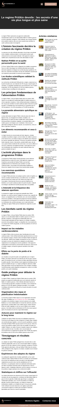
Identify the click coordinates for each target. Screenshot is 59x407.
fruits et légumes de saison (21, 299)
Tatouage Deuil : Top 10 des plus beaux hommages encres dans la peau (51, 133)
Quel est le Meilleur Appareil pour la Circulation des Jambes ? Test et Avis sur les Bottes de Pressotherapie (51, 168)
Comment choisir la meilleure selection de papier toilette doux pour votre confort (51, 48)
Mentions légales (32, 401)
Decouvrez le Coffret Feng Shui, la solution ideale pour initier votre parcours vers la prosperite (50, 66)
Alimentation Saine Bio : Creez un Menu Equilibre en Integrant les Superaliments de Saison (51, 125)
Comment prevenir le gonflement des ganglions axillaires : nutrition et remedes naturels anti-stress (50, 178)
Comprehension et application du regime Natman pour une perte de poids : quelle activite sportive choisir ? (51, 57)
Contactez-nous (49, 401)
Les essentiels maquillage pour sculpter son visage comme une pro (51, 99)
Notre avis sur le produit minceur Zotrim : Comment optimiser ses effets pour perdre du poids (51, 90)
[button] (42, 4)
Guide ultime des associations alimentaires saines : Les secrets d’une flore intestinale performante (51, 204)
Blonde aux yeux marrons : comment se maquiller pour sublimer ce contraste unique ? (51, 187)
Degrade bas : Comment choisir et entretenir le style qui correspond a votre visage (51, 107)
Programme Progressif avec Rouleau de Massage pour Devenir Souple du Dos (50, 159)
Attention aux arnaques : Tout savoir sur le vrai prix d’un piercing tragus (51, 82)
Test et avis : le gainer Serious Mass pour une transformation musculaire (51, 150)
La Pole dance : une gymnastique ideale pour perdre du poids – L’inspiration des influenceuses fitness (51, 116)
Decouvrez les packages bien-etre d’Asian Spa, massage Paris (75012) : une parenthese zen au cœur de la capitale (51, 141)
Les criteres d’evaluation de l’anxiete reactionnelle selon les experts (51, 75)
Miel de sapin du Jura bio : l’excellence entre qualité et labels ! (51, 41)
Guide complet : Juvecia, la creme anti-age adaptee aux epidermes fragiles (51, 196)
